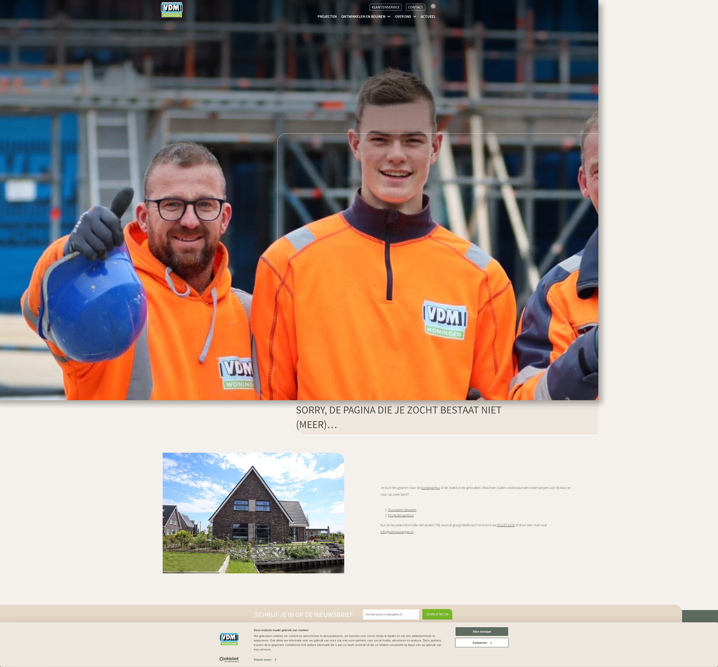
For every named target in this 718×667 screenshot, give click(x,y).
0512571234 (506, 525)
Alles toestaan (482, 631)
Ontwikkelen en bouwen (363, 16)
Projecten (327, 16)
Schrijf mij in (437, 614)
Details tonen (262, 659)
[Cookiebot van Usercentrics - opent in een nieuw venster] (229, 660)
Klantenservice (386, 7)
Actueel (428, 16)
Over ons (403, 16)
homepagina (430, 487)
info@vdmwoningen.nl (397, 531)
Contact (415, 7)
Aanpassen (479, 642)
